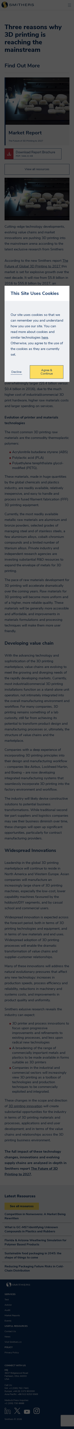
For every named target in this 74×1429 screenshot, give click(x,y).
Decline (16, 372)
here (45, 337)
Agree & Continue (47, 372)
